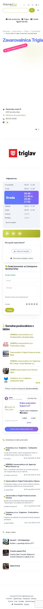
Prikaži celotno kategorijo (21, 389)
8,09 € (29, 422)
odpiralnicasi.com (27, 596)
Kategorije (26, 598)
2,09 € (33, 418)
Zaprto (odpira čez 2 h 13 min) (16, 47)
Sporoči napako (11, 222)
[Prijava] (28, 5)
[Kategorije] (32, 5)
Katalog (33, 598)
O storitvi (9, 598)
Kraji (15, 601)
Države (10, 601)
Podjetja (21, 601)
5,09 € (24, 418)
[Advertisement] (21, 80)
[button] (37, 5)
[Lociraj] (38, 10)
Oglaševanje (17, 598)
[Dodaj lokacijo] (24, 5)
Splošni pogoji (30, 601)
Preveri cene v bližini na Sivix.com (21, 429)
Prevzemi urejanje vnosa (23, 258)
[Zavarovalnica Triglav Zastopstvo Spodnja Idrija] (22, 153)
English (26, 604)
